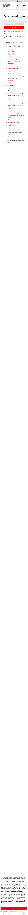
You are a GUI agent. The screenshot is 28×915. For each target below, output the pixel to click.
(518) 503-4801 (10, 54)
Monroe (18, 124)
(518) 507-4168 (10, 80)
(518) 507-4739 (10, 88)
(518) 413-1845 (10, 63)
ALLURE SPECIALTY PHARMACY (15, 77)
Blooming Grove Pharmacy (14, 122)
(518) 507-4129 (10, 71)
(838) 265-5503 (10, 117)
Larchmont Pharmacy (13, 114)
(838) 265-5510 (10, 125)
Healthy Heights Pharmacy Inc (15, 93)
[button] (26, 874)
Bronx (15, 61)
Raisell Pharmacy (12, 60)
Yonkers (16, 70)
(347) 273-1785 (10, 98)
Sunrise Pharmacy (12, 85)
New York (16, 53)
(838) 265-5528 (10, 134)
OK (14, 908)
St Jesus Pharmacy (12, 131)
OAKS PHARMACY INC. (13, 68)
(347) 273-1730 (10, 108)
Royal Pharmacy (11, 51)
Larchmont (18, 115)
